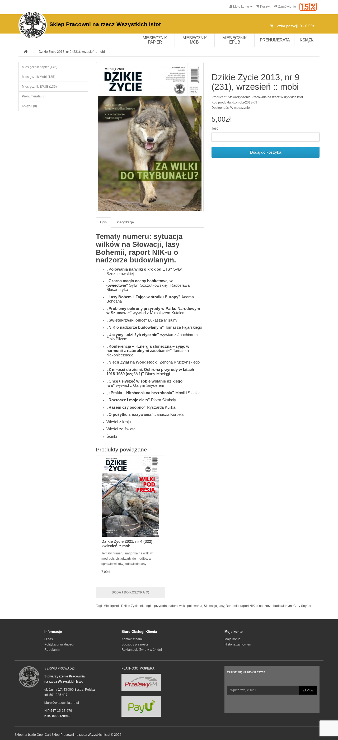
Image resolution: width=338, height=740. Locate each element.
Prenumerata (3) (33, 96)
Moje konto (232, 639)
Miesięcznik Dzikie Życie (121, 606)
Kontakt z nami (132, 639)
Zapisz (308, 690)
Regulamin (52, 650)
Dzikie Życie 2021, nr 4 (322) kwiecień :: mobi (126, 543)
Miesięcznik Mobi (194, 40)
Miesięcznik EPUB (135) (39, 86)
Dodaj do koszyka (265, 152)
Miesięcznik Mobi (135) (38, 77)
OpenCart (44, 735)
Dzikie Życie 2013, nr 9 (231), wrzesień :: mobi (72, 52)
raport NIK (247, 606)
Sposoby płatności (134, 644)
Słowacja (210, 606)
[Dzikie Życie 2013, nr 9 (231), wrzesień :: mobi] (150, 137)
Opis (103, 222)
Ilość (215, 128)
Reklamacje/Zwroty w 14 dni (141, 650)
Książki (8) (29, 106)
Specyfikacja (125, 222)
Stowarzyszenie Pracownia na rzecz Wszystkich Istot (265, 97)
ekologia (146, 606)
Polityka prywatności (59, 644)
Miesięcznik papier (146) (39, 67)
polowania (194, 606)
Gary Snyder (302, 606)
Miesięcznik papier (155, 40)
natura (173, 606)
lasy (221, 606)
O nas (48, 639)
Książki (307, 40)
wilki (182, 606)
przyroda (160, 606)
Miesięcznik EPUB (234, 40)
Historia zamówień (237, 644)
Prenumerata (275, 40)
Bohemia (232, 606)
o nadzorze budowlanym (274, 606)
